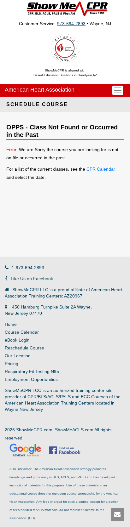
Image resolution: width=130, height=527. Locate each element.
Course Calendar (22, 332)
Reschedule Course (24, 347)
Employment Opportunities (31, 379)
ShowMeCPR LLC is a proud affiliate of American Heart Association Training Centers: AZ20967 (63, 292)
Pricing (11, 363)
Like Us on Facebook (32, 278)
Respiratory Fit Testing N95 (32, 371)
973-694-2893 (71, 23)
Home (11, 324)
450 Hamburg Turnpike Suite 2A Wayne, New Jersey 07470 (48, 310)
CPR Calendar (100, 169)
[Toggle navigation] (117, 90)
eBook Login (17, 340)
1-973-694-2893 (28, 267)
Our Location (18, 355)
